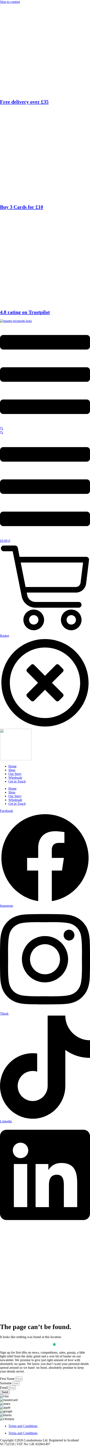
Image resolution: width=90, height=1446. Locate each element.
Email (4, 1387)
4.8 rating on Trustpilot (25, 312)
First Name (7, 1378)
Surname (6, 1383)
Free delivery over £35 (24, 102)
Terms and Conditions (22, 1426)
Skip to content (10, 2)
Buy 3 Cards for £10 (21, 207)
